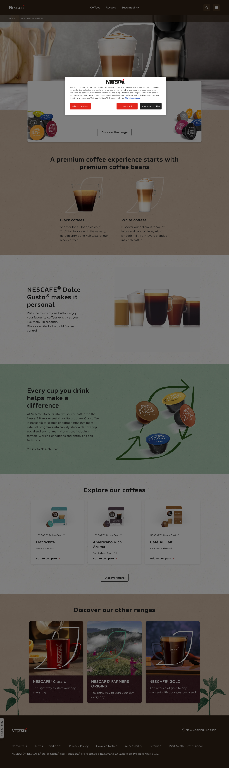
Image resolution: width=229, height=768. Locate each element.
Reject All (127, 106)
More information (132, 98)
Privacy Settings (80, 106)
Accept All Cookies (151, 106)
